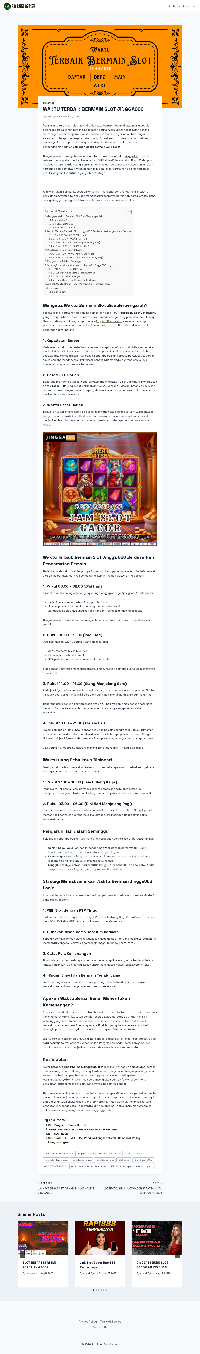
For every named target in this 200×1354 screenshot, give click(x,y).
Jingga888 (131, 156)
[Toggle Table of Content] (127, 211)
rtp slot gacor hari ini (109, 1153)
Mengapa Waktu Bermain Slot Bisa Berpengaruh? (74, 216)
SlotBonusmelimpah (121, 1166)
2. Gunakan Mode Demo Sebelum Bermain (74, 272)
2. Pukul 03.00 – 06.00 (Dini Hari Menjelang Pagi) (78, 257)
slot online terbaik (97, 1166)
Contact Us (100, 1327)
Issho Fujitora (53, 116)
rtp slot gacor (86, 1153)
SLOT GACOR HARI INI (55, 1166)
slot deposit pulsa (81, 1160)
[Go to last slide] (22, 1254)
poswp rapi (31, 1273)
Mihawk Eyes (89, 1273)
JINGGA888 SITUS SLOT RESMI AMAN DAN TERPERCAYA (82, 1129)
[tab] (94, 1290)
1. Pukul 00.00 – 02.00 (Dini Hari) (69, 235)
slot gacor (124, 1160)
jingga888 (48, 103)
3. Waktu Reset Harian (63, 227)
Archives (174, 6)
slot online (77, 1166)
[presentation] (43, 1238)
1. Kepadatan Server (62, 220)
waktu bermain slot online (98, 134)
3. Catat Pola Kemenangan (66, 276)
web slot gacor (144, 1166)
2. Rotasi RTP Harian (63, 223)
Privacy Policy (88, 1321)
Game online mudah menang (59, 1153)
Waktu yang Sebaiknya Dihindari (65, 249)
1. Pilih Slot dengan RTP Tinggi (68, 269)
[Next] (177, 1254)
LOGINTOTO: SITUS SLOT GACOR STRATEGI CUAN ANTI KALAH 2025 (132, 1188)
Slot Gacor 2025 (143, 1160)
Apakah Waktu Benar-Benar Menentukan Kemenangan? (78, 283)
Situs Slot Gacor (134, 1153)
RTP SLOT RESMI (58, 1133)
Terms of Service (110, 1321)
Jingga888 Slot (93, 1067)
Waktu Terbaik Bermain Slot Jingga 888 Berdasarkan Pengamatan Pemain (89, 231)
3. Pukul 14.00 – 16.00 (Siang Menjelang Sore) (76, 242)
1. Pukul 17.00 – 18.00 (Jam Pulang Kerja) (73, 253)
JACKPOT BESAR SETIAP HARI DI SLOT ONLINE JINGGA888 (66, 1188)
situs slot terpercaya (56, 1160)
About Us (189, 6)
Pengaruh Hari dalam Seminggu (64, 261)
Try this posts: (59, 291)
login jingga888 (101, 943)
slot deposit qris (104, 1160)
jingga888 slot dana (83, 694)
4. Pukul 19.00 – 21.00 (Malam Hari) (71, 246)
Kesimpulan (53, 287)
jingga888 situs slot (109, 321)
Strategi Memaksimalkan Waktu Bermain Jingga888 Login (80, 265)
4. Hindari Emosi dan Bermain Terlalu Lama (74, 280)
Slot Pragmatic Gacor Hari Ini (67, 1125)
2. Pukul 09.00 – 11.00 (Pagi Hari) (70, 238)
